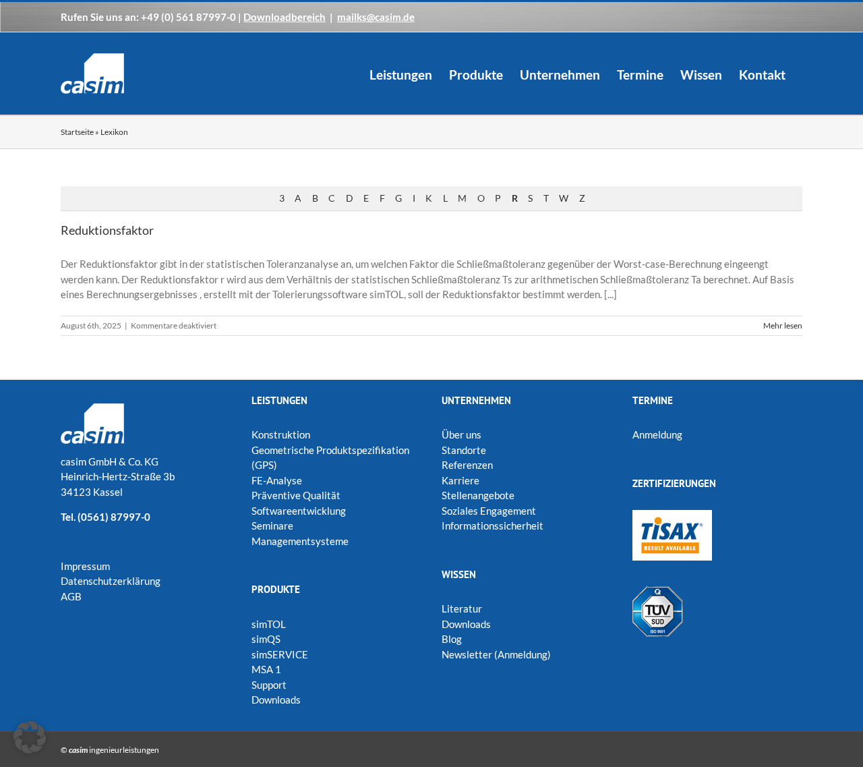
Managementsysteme (300, 541)
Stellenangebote (478, 495)
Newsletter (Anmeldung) (496, 654)
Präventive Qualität (295, 495)
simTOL (268, 624)
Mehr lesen (782, 325)
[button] (29, 737)
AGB (71, 596)
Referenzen (467, 465)
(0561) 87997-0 (114, 517)
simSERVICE (279, 654)
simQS (265, 639)
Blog (452, 639)
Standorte (464, 450)
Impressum (85, 566)
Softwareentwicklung (298, 511)
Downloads (276, 699)
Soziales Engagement (489, 511)
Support (269, 685)
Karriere (460, 480)
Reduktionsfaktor (107, 230)
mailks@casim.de (376, 17)
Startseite (77, 132)
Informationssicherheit (492, 525)
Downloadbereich (284, 17)
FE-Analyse (276, 480)
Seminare (272, 525)
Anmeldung (657, 434)
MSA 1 (266, 669)
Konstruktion (280, 434)
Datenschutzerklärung (110, 581)
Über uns (461, 434)
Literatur (462, 608)
